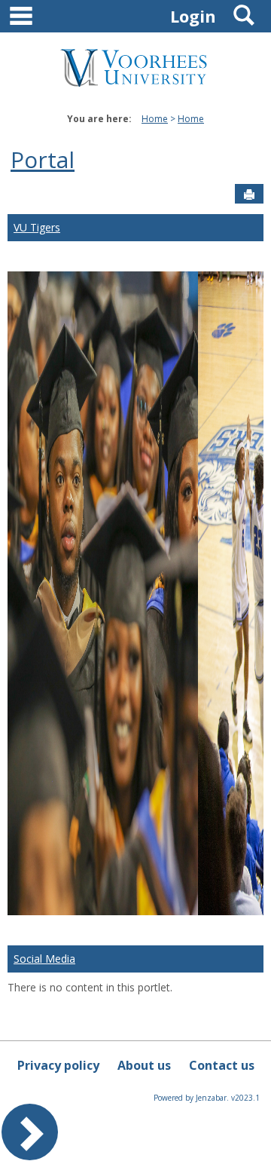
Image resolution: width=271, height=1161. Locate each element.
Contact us (221, 1065)
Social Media (44, 958)
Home (155, 118)
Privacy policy (58, 1065)
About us (144, 1065)
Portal (43, 159)
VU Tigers (37, 227)
